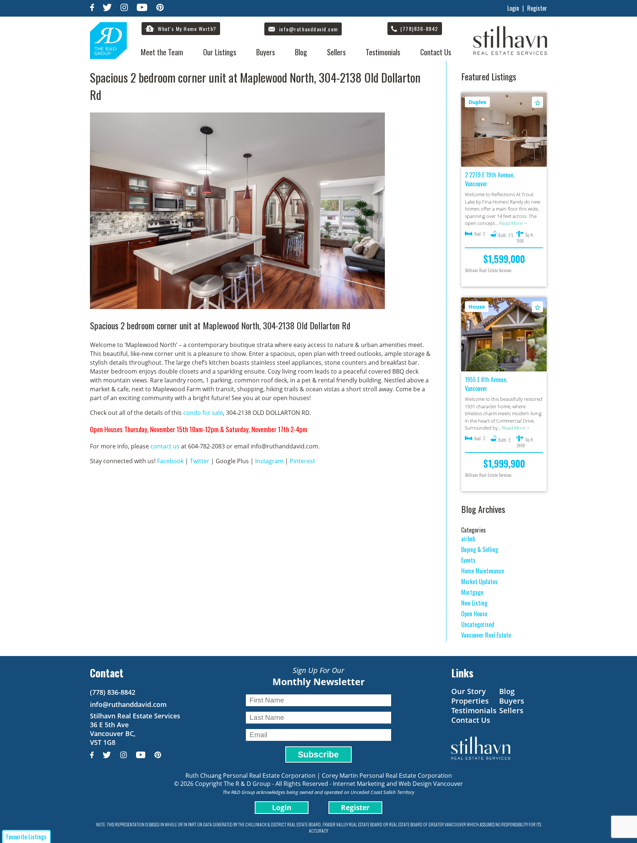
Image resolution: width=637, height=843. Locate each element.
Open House (474, 613)
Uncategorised (477, 624)
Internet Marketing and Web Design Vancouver (398, 784)
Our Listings (219, 52)
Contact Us (435, 52)
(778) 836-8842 (112, 692)
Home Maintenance (482, 570)
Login (513, 8)
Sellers (336, 52)
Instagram (269, 461)
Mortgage (472, 592)
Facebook (170, 461)
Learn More (504, 130)
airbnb (468, 538)
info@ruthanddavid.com (128, 704)
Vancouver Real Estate (486, 635)
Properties (470, 701)
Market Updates (479, 581)
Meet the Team (162, 52)
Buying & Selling (479, 549)
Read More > (512, 223)
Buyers (265, 52)
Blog (301, 52)
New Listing (474, 603)
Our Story (468, 691)
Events (468, 560)
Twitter (199, 461)
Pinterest (302, 461)
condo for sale (203, 413)
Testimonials (383, 52)
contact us (165, 446)
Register (537, 8)
